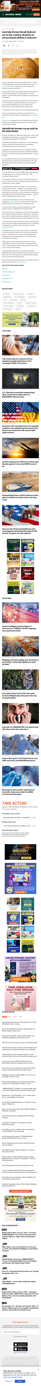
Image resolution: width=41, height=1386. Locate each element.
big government (20, 297)
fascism (29, 51)
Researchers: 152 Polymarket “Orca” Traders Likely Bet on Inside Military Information (19, 1096)
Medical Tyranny (16, 52)
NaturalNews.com (7, 278)
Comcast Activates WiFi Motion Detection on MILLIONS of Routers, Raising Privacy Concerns (18, 1062)
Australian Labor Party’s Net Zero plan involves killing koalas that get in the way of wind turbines (19, 695)
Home (3, 29)
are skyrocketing (14, 201)
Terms (17, 1358)
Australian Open (15, 50)
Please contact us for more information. (13, 836)
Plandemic (34, 52)
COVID (18, 51)
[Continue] (37, 1332)
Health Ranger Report (10, 1225)
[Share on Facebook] (9, 46)
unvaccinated (6, 54)
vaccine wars (14, 54)
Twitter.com (5, 275)
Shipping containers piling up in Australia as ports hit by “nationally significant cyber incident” (20, 662)
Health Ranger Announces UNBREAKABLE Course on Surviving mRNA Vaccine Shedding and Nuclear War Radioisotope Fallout (19, 1261)
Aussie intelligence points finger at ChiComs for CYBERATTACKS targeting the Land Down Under (19, 628)
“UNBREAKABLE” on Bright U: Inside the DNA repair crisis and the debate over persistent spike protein (19, 1089)
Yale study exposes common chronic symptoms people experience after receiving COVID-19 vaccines (17, 361)
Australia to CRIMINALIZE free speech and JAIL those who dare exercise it (20, 728)
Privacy (12, 1358)
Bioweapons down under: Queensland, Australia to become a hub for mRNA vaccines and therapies (18, 792)
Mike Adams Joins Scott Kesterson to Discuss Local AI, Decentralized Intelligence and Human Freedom (20, 1249)
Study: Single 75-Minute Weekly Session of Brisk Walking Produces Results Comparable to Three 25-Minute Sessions (19, 1158)
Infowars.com (6, 282)
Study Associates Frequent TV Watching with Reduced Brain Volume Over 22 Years (17, 1137)
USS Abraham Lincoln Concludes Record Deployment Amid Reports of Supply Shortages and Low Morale (19, 1048)
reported (7, 227)
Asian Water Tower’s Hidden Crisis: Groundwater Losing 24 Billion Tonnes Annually (18, 1130)
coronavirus (13, 51)
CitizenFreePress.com (8, 272)
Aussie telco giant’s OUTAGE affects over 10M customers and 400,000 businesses (20, 759)
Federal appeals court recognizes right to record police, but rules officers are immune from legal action (19, 1055)
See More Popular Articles (20, 1191)
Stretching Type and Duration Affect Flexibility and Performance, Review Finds (18, 1178)
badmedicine (30, 50)
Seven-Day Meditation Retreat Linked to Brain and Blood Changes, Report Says (18, 1030)
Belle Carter (13, 423)
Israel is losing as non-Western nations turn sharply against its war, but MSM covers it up (20, 464)
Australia (7, 50)
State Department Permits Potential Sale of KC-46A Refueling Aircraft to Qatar (19, 1023)
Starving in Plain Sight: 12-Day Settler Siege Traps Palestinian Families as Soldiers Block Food (18, 1036)
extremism (24, 51)
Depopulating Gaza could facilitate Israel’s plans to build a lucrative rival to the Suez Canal (20, 497)
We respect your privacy (20, 1336)
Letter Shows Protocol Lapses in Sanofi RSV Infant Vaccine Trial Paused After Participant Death (18, 1069)
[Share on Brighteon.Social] (4, 46)
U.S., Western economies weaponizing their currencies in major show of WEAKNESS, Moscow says (18, 394)
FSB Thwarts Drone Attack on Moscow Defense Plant (20, 1042)
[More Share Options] (17, 46)
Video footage (6, 120)
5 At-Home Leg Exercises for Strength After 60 (17, 1165)
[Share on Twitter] (13, 46)
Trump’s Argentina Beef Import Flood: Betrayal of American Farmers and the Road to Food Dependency (19, 1171)
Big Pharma (10, 29)
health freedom (8, 303)
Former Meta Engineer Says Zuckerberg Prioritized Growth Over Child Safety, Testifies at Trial (18, 1082)
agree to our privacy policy (12, 1377)
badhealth (23, 50)
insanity (10, 52)
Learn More (8, 1381)
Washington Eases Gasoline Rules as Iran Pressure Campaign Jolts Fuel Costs (18, 1075)
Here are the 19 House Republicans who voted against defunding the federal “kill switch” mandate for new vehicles (19, 531)
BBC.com (5, 268)
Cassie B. (12, 356)
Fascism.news (21, 262)
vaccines (20, 54)
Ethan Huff (13, 41)
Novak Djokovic (26, 52)
